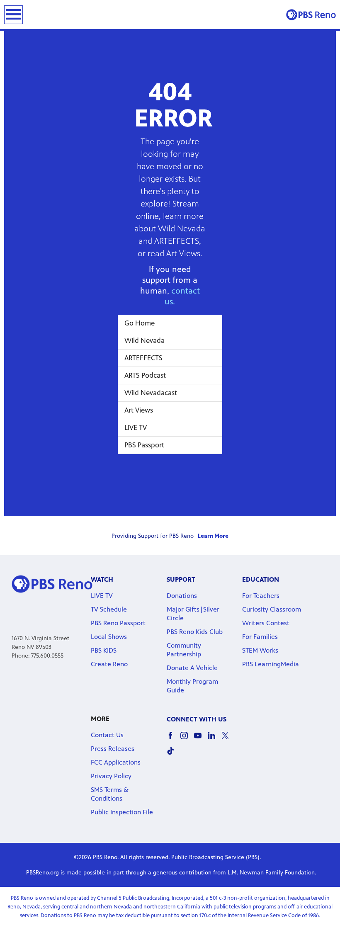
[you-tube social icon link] (201, 739)
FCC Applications (116, 762)
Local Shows (109, 637)
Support (181, 579)
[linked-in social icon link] (214, 739)
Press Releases (112, 749)
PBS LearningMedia (270, 664)
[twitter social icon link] (228, 739)
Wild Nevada (144, 340)
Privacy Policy (111, 776)
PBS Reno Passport (118, 623)
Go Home (139, 323)
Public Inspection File (122, 812)
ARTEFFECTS (143, 358)
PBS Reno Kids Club (195, 632)
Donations (182, 596)
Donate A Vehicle (192, 668)
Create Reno (109, 664)
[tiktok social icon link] (173, 754)
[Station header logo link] (311, 14)
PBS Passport (144, 445)
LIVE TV (135, 427)
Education (260, 579)
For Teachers (260, 596)
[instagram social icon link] (187, 739)
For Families (260, 637)
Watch (102, 579)
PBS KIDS (104, 650)
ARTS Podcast (145, 375)
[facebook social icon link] (173, 739)
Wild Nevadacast (150, 393)
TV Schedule (109, 609)
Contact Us (107, 735)
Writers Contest (265, 623)
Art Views (138, 410)
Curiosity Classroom (271, 609)
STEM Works (260, 650)
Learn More (213, 535)
